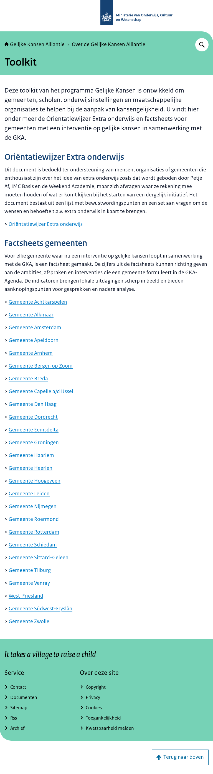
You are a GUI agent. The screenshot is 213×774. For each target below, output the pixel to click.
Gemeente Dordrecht (33, 417)
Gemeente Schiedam (33, 544)
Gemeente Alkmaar (31, 314)
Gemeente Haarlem (31, 455)
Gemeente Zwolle (29, 621)
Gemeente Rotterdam (34, 532)
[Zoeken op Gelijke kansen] (202, 44)
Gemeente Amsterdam (35, 327)
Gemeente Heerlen (30, 468)
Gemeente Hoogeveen (34, 481)
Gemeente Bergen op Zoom (41, 366)
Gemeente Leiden (29, 493)
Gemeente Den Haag (33, 404)
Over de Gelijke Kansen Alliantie (108, 44)
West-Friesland (26, 596)
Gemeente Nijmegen (33, 506)
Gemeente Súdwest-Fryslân (40, 608)
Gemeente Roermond (34, 519)
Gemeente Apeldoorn (34, 340)
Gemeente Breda (28, 378)
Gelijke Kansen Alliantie (37, 44)
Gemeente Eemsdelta (34, 429)
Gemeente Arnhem (31, 353)
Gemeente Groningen (34, 442)
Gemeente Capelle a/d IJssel (41, 391)
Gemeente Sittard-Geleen (39, 557)
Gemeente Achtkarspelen (38, 302)
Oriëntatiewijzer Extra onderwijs (46, 224)
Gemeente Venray (29, 583)
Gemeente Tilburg (30, 570)
